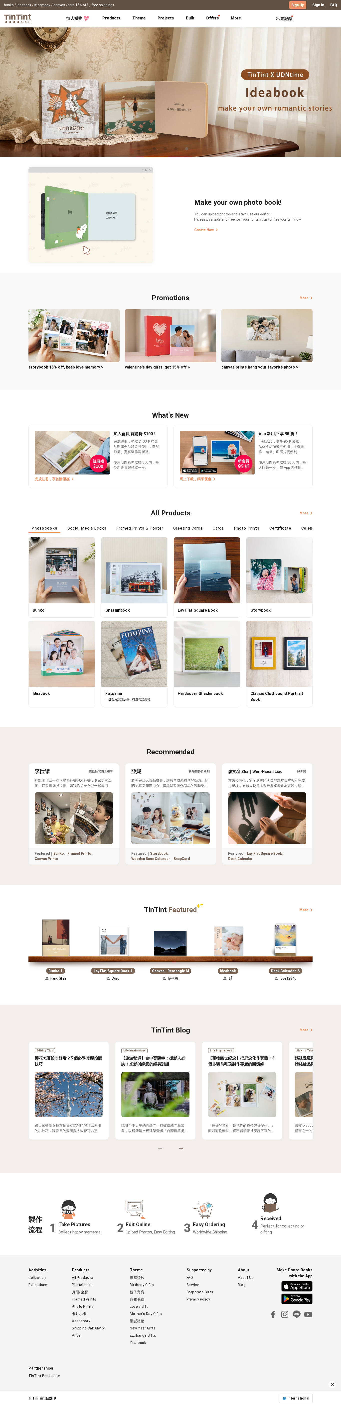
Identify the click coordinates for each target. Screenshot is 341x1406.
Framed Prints (79, 853)
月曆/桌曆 (80, 1292)
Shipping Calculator (88, 1328)
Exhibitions (37, 1285)
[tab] (111, 18)
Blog (241, 1285)
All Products (82, 1278)
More (304, 298)
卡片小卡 (79, 1314)
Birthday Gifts (142, 1285)
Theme (139, 18)
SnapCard (181, 859)
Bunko (58, 853)
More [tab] (236, 18)
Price (76, 1335)
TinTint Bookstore (44, 1376)
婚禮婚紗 (137, 1278)
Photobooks (82, 1285)
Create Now (204, 230)
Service (192, 1285)
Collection (37, 1278)
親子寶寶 (137, 1292)
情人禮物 (74, 18)
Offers (212, 18)
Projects (166, 18)
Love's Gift (139, 1307)
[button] (55, 938)
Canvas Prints (46, 859)
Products (111, 18)
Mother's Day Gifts (146, 1314)
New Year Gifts (143, 1328)
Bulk (190, 18)
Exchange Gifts (143, 1335)
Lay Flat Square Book (264, 853)
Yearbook (138, 1343)
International (298, 1398)
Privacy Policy (198, 1299)
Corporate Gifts (199, 1292)
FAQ (333, 5)
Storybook (159, 853)
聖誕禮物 (137, 1321)
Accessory (81, 1321)
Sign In (318, 5)
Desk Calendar (240, 859)
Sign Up (297, 5)
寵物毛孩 (137, 1299)
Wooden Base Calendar (150, 859)
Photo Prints (83, 1307)
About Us (246, 1278)
